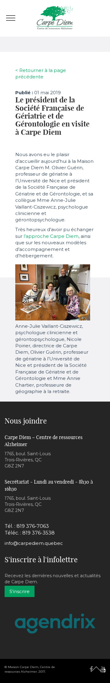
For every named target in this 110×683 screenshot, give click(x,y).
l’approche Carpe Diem (51, 236)
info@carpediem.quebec (34, 543)
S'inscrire (19, 591)
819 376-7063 (32, 526)
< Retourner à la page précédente (40, 73)
